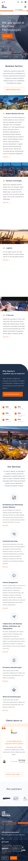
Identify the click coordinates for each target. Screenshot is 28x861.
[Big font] (22, 2)
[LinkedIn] (3, 838)
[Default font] (18, 2)
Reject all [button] (5, 857)
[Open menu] (1, 14)
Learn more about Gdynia (11, 394)
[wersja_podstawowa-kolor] (16, 798)
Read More (8, 852)
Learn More (6, 39)
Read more (5, 525)
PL (2, 2)
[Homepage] (6, 813)
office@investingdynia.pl (10, 832)
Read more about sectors (13, 89)
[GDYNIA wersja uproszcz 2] (6, 798)
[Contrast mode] (25, 2)
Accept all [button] (13, 857)
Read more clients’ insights (13, 774)
